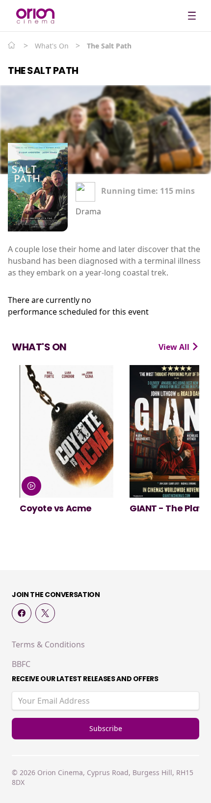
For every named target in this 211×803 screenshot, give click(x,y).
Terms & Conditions (48, 644)
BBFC (21, 664)
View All (174, 347)
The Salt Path (43, 70)
